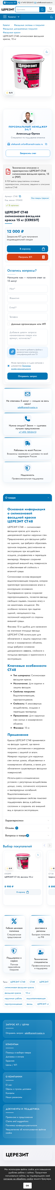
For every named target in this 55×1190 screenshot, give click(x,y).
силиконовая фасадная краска (19, 987)
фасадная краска (13, 993)
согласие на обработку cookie (18, 1178)
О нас (9, 1085)
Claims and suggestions (17, 1121)
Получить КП (11, 2)
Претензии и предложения (19, 1117)
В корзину (25, 248)
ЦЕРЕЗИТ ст (43, 1004)
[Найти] (42, 9)
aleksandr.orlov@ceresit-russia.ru (27, 144)
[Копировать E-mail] (46, 144)
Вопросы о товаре (16, 835)
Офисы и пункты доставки (18, 1089)
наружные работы (13, 998)
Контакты (10, 1093)
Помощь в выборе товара (18, 1052)
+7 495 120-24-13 (27, 3)
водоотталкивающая (36, 998)
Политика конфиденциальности (21, 367)
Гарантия (10, 1060)
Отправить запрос (27, 376)
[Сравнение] (51, 17)
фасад (30, 1004)
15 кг (28, 993)
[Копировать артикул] (20, 196)
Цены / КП (11, 1065)
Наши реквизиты (14, 1097)
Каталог (12, 16)
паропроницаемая (13, 1004)
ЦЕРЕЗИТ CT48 (17, 981)
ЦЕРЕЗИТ (44, 981)
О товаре (10, 498)
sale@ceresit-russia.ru (44, 3)
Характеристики (14, 820)
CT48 (32, 981)
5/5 (10, 92)
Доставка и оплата (15, 1056)
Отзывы (11, 828)
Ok (27, 1185)
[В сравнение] (38, 854)
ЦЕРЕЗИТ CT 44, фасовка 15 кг (19, 877)
